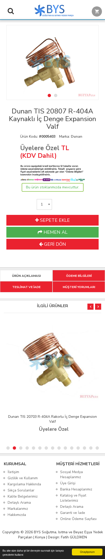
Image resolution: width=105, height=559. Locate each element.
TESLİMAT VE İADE (26, 287)
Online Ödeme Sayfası (78, 518)
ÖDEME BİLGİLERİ (79, 276)
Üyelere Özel (39, 148)
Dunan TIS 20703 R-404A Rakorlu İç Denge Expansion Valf (52, 419)
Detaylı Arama (19, 502)
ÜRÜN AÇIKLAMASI (26, 276)
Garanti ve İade (72, 512)
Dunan (76, 136)
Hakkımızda (17, 514)
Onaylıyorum (87, 552)
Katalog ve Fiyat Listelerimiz (73, 498)
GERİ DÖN (54, 244)
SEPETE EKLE (54, 220)
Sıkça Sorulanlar (21, 490)
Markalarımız (18, 508)
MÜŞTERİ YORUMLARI (79, 287)
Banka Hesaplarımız (76, 489)
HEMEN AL (55, 232)
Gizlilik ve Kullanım (23, 478)
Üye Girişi (67, 483)
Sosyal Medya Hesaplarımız (71, 474)
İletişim (13, 472)
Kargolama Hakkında (24, 484)
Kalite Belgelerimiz (23, 496)
